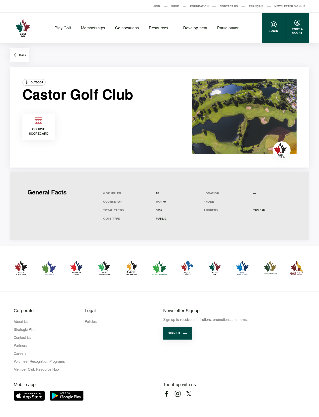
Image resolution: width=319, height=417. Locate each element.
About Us (21, 321)
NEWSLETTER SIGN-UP (289, 6)
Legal (90, 310)
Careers (20, 353)
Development (195, 28)
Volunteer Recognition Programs (39, 361)
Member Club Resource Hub (36, 369)
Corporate (24, 310)
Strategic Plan (25, 329)
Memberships (93, 28)
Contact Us (229, 6)
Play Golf (63, 28)
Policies (91, 321)
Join (157, 6)
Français (256, 6)
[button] (177, 333)
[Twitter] (189, 394)
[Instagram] (177, 394)
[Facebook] (166, 394)
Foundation (199, 6)
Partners (20, 345)
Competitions (127, 28)
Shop (175, 6)
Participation (228, 28)
